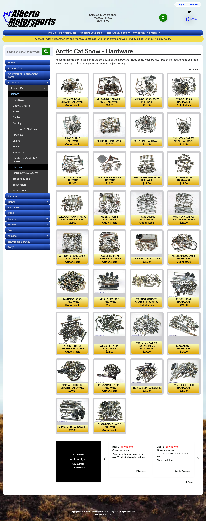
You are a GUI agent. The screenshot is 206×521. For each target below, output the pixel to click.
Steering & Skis (21, 178)
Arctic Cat (29, 83)
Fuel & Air (18, 152)
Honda (29, 202)
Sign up (194, 4)
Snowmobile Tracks (19, 241)
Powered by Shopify (103, 514)
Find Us (51, 32)
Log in (181, 4)
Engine (16, 140)
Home (11, 62)
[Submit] (46, 51)
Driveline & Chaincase (25, 128)
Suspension (19, 184)
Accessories (15, 68)
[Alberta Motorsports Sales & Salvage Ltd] (29, 17)
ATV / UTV (29, 88)
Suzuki (29, 231)
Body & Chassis (21, 105)
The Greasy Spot (119, 33)
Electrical (18, 134)
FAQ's (29, 248)
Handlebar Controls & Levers (25, 160)
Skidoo (29, 225)
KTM (29, 214)
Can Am (29, 197)
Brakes (17, 111)
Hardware (18, 166)
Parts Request (67, 32)
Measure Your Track (91, 32)
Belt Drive (18, 99)
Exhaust (17, 146)
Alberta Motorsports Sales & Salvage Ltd (102, 512)
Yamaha (29, 236)
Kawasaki (29, 208)
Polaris (29, 219)
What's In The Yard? (147, 33)
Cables (16, 117)
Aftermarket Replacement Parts (29, 75)
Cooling (17, 123)
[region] (151, 459)
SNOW (29, 94)
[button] (105, 459)
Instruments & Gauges (25, 172)
